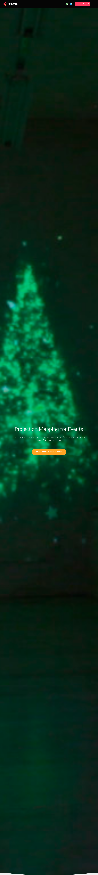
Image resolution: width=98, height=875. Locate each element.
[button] (82, 4)
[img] (94, 4)
